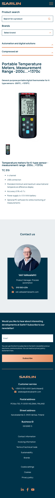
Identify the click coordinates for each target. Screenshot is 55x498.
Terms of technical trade (26, 447)
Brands (27, 457)
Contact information (27, 436)
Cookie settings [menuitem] (27, 466)
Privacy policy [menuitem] (27, 477)
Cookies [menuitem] (27, 472)
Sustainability (27, 452)
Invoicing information (27, 442)
